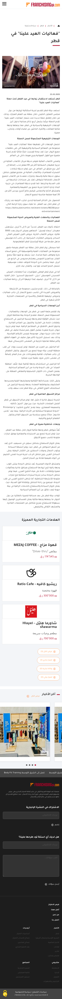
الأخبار (50, 26)
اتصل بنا (55, 920)
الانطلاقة (55, 968)
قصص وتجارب (53, 956)
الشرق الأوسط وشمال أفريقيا (47, 938)
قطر (42, 26)
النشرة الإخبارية (24, 968)
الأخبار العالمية (53, 943)
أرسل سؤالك (53, 884)
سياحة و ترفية (30, 26)
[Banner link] (31, 16)
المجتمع (26, 963)
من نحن (56, 915)
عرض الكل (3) (46, 652)
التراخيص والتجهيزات (51, 982)
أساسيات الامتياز (23, 934)
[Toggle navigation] (4, 3)
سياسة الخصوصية (23, 992)
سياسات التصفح (39, 992)
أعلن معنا (55, 910)
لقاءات (56, 947)
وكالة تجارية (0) (46, 669)
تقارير (57, 951)
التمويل (56, 977)
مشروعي (55, 963)
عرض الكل (35, 696)
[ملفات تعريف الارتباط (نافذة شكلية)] (5, 994)
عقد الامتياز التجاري (22, 947)
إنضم (57, 825)
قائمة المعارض (24, 973)
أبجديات (26, 928)
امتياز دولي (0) (46, 677)
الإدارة (57, 973)
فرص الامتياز (53, 905)
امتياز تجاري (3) (46, 660)
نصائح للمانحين (24, 943)
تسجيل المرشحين (23, 977)
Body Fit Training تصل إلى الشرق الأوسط (33, 773)
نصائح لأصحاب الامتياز (21, 938)
